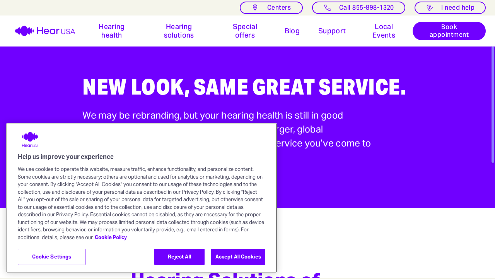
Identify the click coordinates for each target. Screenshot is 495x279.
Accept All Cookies (238, 256)
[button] (111, 31)
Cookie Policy (111, 237)
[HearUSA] (40, 31)
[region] (141, 198)
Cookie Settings (52, 256)
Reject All (179, 256)
